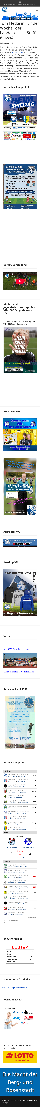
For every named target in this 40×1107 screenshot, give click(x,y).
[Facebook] (20, 2)
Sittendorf (22, 776)
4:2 (35, 780)
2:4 (35, 796)
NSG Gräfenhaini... (13, 808)
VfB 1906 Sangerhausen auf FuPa (11, 921)
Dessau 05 (21, 787)
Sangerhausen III (24, 802)
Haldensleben (22, 829)
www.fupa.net (17, 52)
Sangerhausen (12, 781)
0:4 (35, 786)
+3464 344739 (10, 4)
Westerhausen (12, 909)
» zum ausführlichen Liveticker (20, 858)
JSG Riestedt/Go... (12, 847)
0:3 (33, 791)
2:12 (34, 802)
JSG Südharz (11, 872)
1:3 (33, 807)
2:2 (33, 823)
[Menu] (37, 10)
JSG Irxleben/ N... (12, 898)
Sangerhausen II (12, 776)
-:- (35, 817)
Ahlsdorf (10, 914)
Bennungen (11, 813)
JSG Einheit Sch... (12, 802)
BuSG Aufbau (24, 867)
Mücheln (10, 824)
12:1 (34, 775)
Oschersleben (12, 792)
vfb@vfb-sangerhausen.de (26, 4)
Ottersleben (11, 882)
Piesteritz (21, 877)
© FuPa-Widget (32, 917)
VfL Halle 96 (21, 781)
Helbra (10, 797)
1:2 (35, 828)
